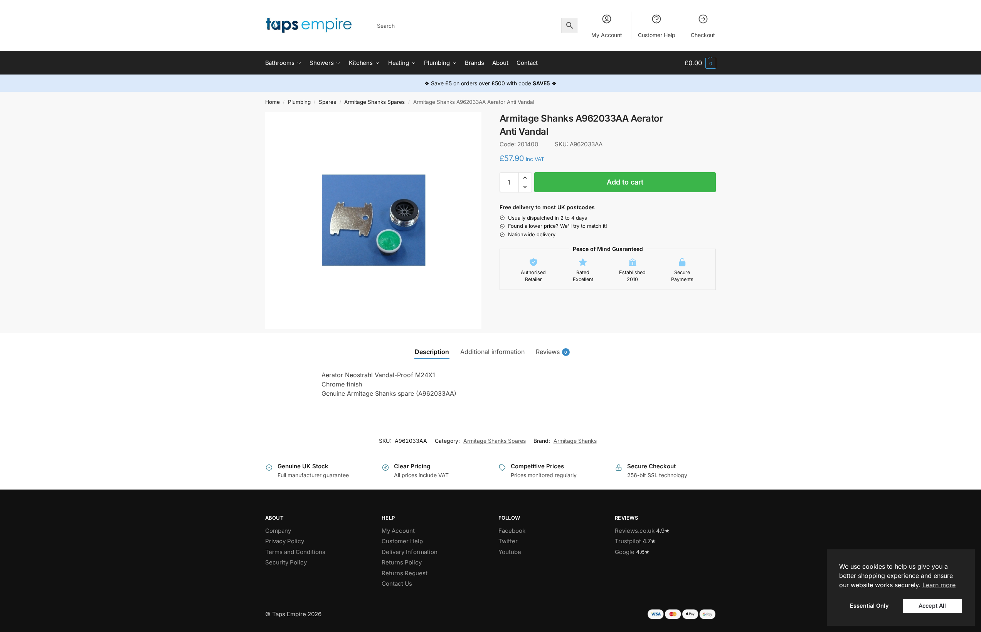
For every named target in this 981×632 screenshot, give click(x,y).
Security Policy (286, 562)
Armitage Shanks (575, 440)
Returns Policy (402, 562)
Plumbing (299, 102)
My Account (606, 35)
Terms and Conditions (295, 552)
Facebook (511, 530)
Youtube (509, 552)
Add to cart (625, 182)
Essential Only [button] (869, 605)
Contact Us (397, 583)
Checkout (703, 35)
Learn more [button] (939, 585)
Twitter (508, 541)
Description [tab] (432, 352)
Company (278, 530)
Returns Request (404, 573)
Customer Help (656, 35)
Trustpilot (628, 541)
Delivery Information (409, 552)
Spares (327, 102)
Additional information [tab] (492, 352)
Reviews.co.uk (635, 530)
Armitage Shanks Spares (374, 102)
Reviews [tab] (551, 352)
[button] (700, 63)
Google (624, 552)
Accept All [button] (932, 605)
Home (272, 102)
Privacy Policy (284, 541)
